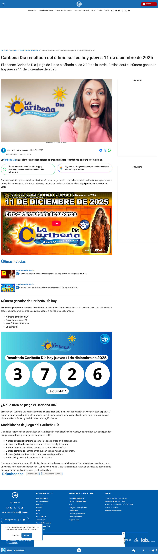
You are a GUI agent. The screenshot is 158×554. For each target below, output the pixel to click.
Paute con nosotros (76, 517)
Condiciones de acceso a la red (116, 498)
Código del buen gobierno (78, 507)
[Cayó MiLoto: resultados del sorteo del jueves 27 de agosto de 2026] (8, 288)
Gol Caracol (40, 504)
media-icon (79, 550)
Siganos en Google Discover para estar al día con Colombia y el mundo (87, 168)
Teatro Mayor (40, 520)
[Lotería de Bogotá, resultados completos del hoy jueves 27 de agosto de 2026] (8, 274)
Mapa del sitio (74, 520)
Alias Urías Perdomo (46, 10)
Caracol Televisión (42, 501)
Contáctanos (73, 510)
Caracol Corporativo (43, 526)
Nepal (93, 10)
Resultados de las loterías (29, 51)
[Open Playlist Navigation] (156, 550)
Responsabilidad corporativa (115, 501)
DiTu (38, 514)
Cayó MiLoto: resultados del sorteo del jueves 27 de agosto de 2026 (48, 287)
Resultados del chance (52, 474)
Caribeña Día (9, 159)
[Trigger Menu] (3, 4)
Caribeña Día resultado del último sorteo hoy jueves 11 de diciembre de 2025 (67, 51)
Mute (133, 550)
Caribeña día (32, 474)
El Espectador (41, 517)
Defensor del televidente (77, 501)
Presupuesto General (81, 10)
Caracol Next (40, 529)
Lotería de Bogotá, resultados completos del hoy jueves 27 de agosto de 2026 (53, 274)
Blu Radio (4, 51)
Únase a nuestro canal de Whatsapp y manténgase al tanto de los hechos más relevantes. (26, 169)
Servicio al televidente (76, 498)
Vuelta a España (103, 10)
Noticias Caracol (42, 498)
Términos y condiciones (113, 510)
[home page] (79, 4)
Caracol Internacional (43, 523)
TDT (70, 504)
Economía (13, 51)
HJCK (38, 510)
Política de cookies (111, 507)
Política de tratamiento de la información (119, 504)
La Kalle (39, 507)
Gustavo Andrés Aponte (63, 10)
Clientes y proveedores (77, 514)
